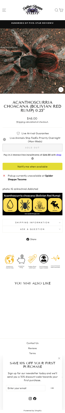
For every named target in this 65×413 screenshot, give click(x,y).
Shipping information (32, 222)
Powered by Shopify (32, 410)
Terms (32, 353)
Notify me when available (33, 166)
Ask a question (32, 229)
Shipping (20, 122)
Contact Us (32, 343)
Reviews (32, 348)
